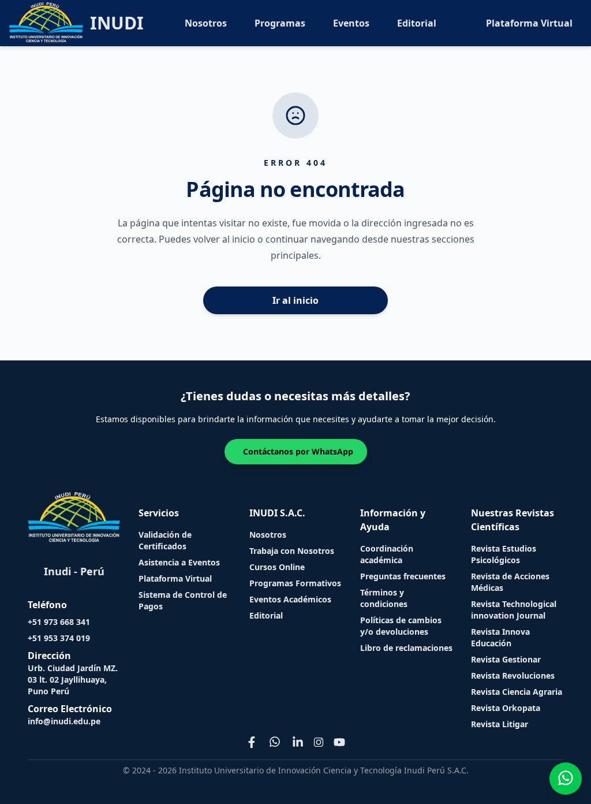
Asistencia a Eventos (179, 562)
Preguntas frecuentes (403, 576)
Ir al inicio (295, 300)
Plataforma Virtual (529, 23)
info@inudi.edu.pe (64, 721)
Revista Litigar (499, 724)
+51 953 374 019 (59, 637)
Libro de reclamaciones (406, 647)
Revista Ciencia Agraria (516, 691)
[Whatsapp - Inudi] (275, 742)
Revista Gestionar (506, 659)
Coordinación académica (386, 554)
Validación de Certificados (165, 540)
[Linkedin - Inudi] (298, 742)
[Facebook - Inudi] (251, 742)
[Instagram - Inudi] (318, 742)
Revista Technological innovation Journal (513, 609)
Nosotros (206, 23)
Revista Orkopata (505, 707)
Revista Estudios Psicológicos (503, 554)
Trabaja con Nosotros (291, 550)
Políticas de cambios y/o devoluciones (401, 626)
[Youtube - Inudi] (339, 742)
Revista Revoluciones (513, 675)
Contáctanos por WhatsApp (298, 451)
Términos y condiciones (383, 598)
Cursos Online (277, 566)
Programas (280, 23)
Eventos (351, 23)
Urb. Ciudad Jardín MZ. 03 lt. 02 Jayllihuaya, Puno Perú (73, 679)
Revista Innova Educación (500, 637)
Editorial (416, 23)
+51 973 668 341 (59, 621)
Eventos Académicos (290, 599)
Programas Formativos (295, 583)
